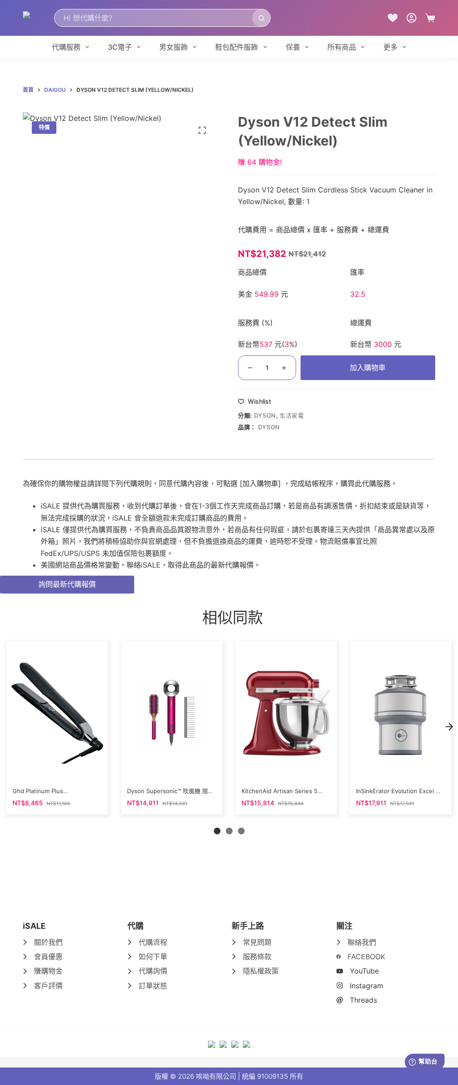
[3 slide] (241, 831)
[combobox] (153, 18)
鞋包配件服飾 (236, 47)
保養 (293, 47)
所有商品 (341, 47)
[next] (449, 727)
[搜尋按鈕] (261, 18)
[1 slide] (217, 831)
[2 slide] (229, 831)
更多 (390, 47)
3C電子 (120, 47)
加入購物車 (368, 367)
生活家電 (292, 415)
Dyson (265, 415)
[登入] (411, 18)
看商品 (57, 770)
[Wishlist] (393, 18)
